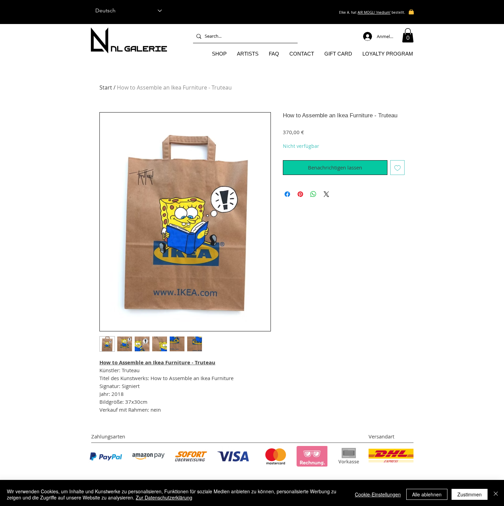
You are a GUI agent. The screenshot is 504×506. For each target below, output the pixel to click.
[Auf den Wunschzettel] (397, 167)
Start (105, 87)
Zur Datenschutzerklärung (164, 497)
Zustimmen (469, 494)
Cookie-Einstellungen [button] (378, 494)
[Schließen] (496, 494)
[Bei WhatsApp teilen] (313, 194)
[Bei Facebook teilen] (287, 194)
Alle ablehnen (427, 494)
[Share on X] (326, 194)
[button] (408, 35)
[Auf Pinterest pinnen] (300, 194)
